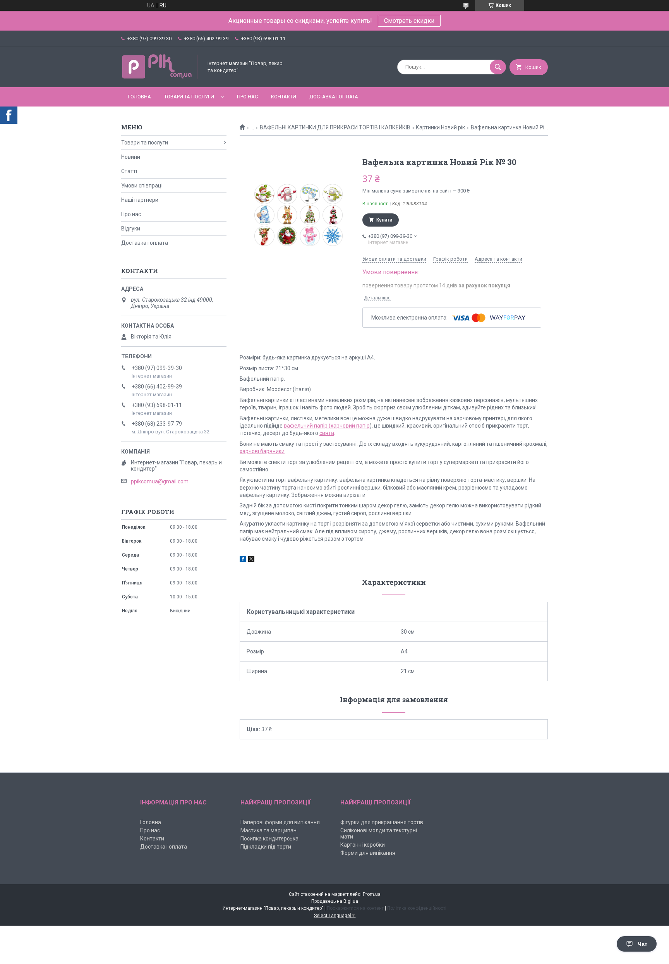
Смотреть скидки (409, 20)
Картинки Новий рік (440, 127)
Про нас (247, 97)
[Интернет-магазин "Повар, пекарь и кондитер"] (160, 77)
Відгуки (130, 228)
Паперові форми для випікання (280, 822)
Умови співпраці (142, 185)
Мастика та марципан (268, 830)
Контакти (283, 97)
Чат (642, 944)
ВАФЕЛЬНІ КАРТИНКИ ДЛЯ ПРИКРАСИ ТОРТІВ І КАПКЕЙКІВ (335, 127)
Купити (384, 220)
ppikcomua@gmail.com (160, 481)
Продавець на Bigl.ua (334, 901)
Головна (139, 97)
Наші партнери (139, 200)
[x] (251, 560)
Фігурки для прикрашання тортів (381, 822)
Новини (130, 157)
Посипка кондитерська (269, 838)
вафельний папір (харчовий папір (327, 426)
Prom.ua (372, 894)
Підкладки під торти (265, 847)
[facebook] (243, 560)
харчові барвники (262, 451)
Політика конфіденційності (416, 908)
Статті (129, 171)
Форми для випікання (367, 853)
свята (326, 433)
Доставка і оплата (333, 97)
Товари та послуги (189, 97)
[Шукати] (498, 67)
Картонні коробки (362, 845)
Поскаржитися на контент (355, 908)
